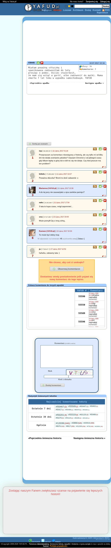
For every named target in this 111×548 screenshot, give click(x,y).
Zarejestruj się (92, 2)
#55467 (61, 406)
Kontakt (97, 10)
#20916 (89, 423)
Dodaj (88, 10)
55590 (81, 296)
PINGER (58, 541)
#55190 (86, 418)
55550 (81, 305)
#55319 (73, 415)
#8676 (60, 426)
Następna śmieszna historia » (89, 438)
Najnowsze (102, 12)
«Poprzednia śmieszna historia (44, 438)
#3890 (77, 423)
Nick (50, 371)
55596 (81, 321)
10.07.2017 (94, 63)
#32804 (99, 426)
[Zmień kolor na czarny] (72, 6)
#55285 (78, 418)
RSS (107, 10)
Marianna (43, 188)
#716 (90, 426)
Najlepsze (47, 10)
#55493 (86, 410)
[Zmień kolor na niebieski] (66, 6)
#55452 (94, 406)
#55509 (73, 406)
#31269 (80, 426)
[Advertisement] (12, 274)
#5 (61, 239)
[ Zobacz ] (81, 239)
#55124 (69, 418)
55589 (81, 313)
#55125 (84, 415)
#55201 (61, 415)
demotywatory (43, 544)
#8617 (70, 426)
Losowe (67, 10)
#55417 (60, 410)
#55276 (60, 418)
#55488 (94, 415)
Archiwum (78, 10)
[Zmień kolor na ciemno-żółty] (69, 6)
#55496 (69, 410)
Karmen (42, 231)
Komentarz (65, 343)
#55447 (84, 406)
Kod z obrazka (64, 379)
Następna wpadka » (94, 83)
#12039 (63, 423)
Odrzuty (57, 10)
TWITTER (48, 541)
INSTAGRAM (36, 541)
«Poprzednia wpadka (39, 83)
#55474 (78, 410)
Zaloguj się (105, 2)
